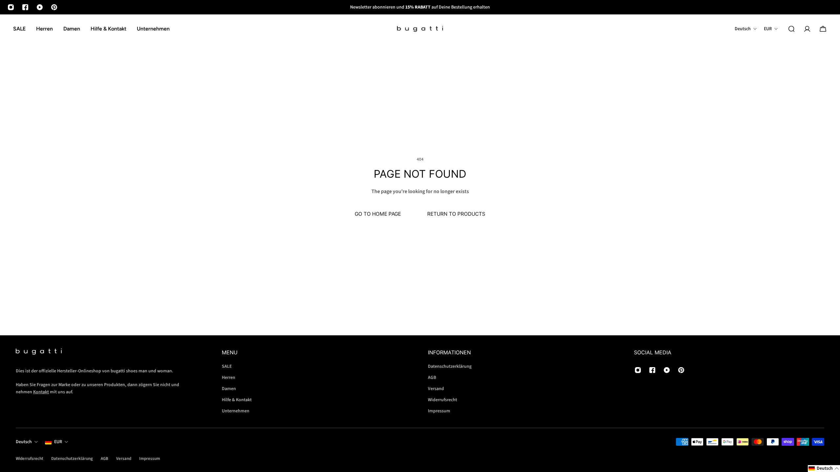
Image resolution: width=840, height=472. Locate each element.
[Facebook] (25, 7)
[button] (824, 468)
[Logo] (420, 29)
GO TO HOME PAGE (378, 214)
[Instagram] (11, 7)
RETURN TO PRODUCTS (456, 214)
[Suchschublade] (791, 29)
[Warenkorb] (823, 29)
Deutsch (24, 442)
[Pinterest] (54, 7)
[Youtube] (39, 7)
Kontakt (41, 392)
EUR (58, 442)
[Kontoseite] (807, 29)
